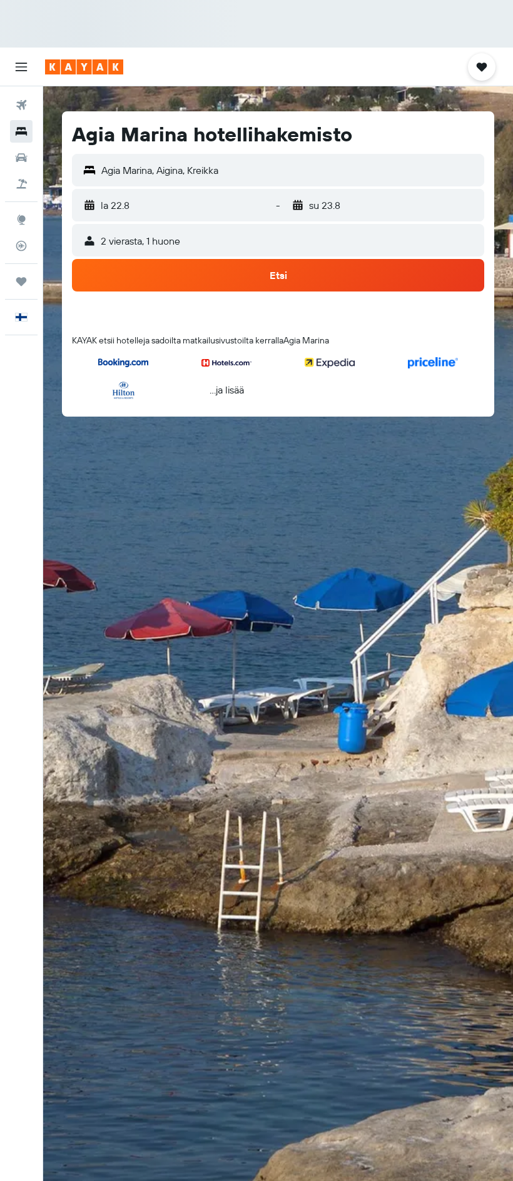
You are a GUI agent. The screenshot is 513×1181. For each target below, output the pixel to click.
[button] (21, 67)
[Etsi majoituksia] (21, 131)
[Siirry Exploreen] (21, 219)
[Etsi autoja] (21, 157)
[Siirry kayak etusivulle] (84, 66)
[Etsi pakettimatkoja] (21, 183)
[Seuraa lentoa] (21, 245)
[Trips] (21, 281)
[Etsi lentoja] (21, 105)
